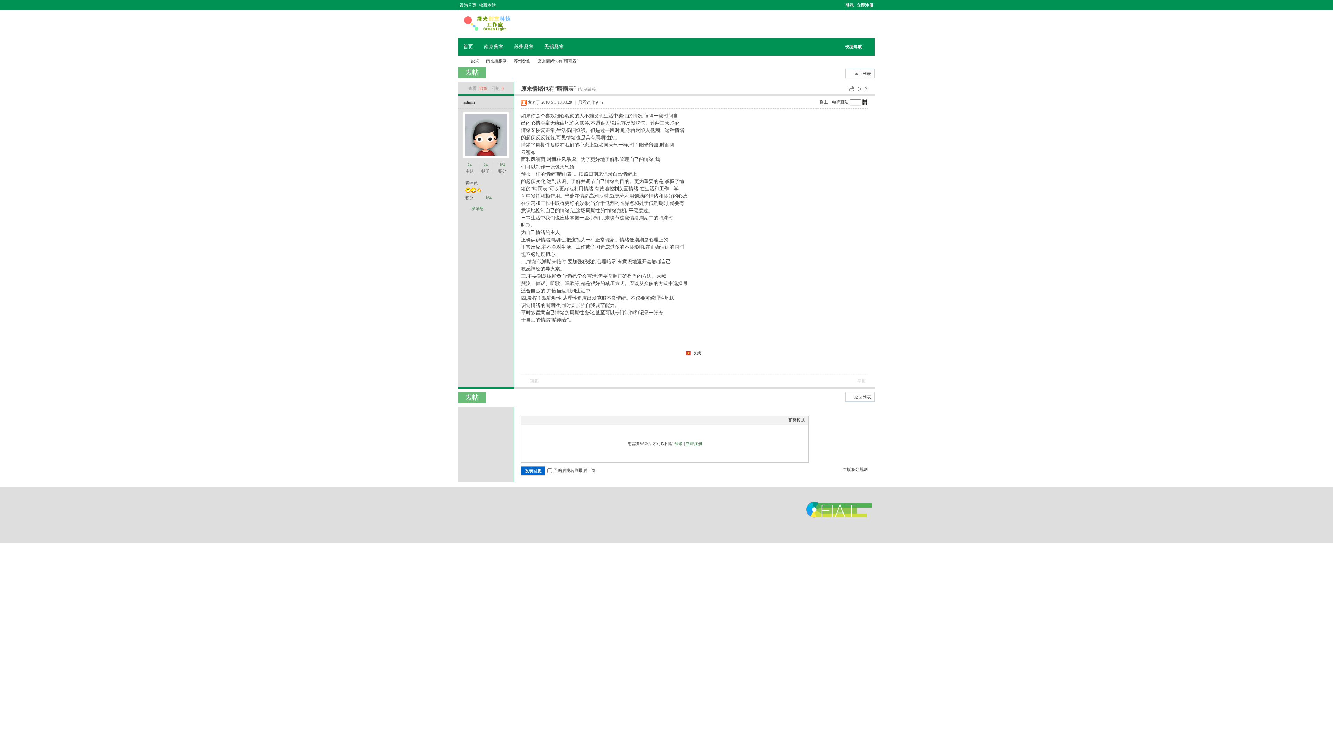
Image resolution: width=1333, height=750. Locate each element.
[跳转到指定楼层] (865, 102)
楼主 (824, 102)
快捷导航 (853, 46)
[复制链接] (587, 89)
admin (469, 102)
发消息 (477, 208)
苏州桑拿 (524, 46)
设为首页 (468, 5)
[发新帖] (472, 72)
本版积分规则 (855, 469)
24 (470, 164)
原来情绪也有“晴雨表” (557, 61)
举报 (861, 380)
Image (542, 420)
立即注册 (865, 5)
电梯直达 (840, 102)
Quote (559, 420)
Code (568, 420)
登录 (850, 5)
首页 (468, 46)
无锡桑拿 (554, 46)
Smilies (576, 420)
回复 (534, 380)
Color (533, 420)
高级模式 (796, 420)
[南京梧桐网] (487, 29)
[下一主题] (865, 88)
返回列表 (862, 73)
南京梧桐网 (461, 61)
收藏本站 (487, 5)
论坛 (475, 61)
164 (502, 164)
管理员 (471, 182)
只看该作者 (588, 102)
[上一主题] (858, 88)
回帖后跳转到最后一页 (574, 470)
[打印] (852, 88)
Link (550, 420)
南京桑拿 (493, 46)
